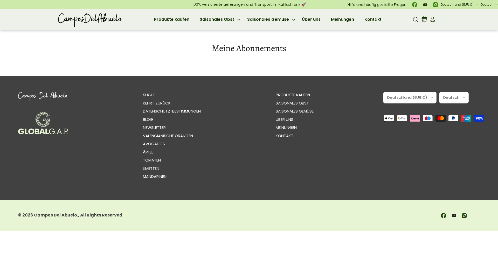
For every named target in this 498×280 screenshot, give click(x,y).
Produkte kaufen (171, 19)
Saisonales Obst (217, 19)
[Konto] (431, 19)
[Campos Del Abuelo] (90, 19)
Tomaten (152, 160)
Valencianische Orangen (168, 135)
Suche (149, 94)
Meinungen (342, 19)
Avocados (154, 143)
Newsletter (154, 127)
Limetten (151, 168)
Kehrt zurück (157, 103)
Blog (148, 119)
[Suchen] (415, 19)
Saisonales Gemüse (268, 19)
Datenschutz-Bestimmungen (172, 111)
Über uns (311, 19)
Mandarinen (155, 176)
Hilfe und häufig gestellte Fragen (377, 4)
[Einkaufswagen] (424, 19)
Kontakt (373, 19)
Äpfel (148, 152)
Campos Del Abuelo (55, 215)
